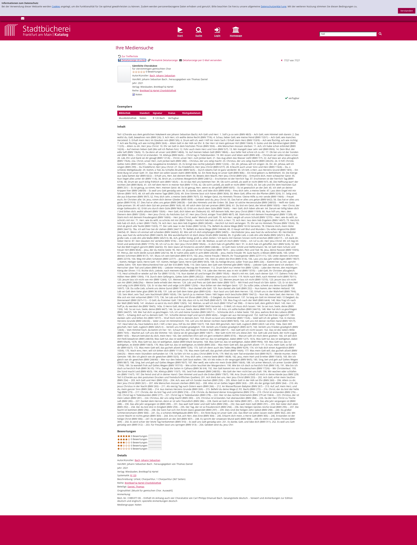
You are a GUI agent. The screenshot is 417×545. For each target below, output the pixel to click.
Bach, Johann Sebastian (162, 75)
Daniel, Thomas (136, 486)
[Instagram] (12, 19)
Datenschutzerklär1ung (273, 6)
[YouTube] (17, 19)
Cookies (56, 6)
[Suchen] (380, 33)
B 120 (133, 475)
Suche (198, 35)
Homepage (236, 35)
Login (217, 35)
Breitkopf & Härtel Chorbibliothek (158, 90)
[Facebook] (6, 19)
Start (180, 35)
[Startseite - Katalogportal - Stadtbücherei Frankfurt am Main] (37, 30)
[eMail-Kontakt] (22, 19)
